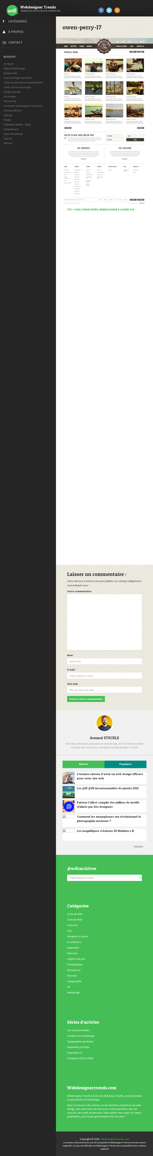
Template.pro (11, 129)
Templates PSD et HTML (80, 1058)
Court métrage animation (18, 77)
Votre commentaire (79, 591)
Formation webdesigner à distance (23, 105)
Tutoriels (72, 975)
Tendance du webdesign (80, 1035)
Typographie (74, 981)
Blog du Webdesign (14, 68)
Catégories (17, 21)
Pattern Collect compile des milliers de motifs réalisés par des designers (108, 804)
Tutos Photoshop (13, 134)
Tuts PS (8, 138)
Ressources (74, 970)
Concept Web (74, 919)
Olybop (8, 115)
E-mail (71, 669)
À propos (16, 32)
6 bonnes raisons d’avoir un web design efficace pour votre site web (110, 776)
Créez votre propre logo (17, 87)
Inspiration (73, 947)
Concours (72, 925)
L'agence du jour (76, 959)
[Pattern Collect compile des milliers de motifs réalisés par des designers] (69, 806)
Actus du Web (74, 914)
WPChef (8, 143)
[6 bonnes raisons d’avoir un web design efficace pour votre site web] (69, 778)
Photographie (74, 964)
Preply (7, 120)
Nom (70, 655)
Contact (15, 42)
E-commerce (74, 942)
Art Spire (9, 63)
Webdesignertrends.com (115, 1139)
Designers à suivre (77, 936)
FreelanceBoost (13, 110)
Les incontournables (78, 1030)
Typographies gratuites (80, 1041)
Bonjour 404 (10, 73)
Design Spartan (12, 91)
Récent (83, 764)
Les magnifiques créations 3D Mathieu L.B (105, 831)
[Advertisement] (104, 390)
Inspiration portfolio (78, 1047)
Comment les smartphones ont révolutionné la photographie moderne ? (109, 819)
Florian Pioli (10, 101)
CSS (69, 931)
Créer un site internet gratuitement (23, 82)
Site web (72, 683)
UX (68, 987)
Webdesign (73, 992)
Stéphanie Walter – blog (17, 124)
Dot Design (10, 96)
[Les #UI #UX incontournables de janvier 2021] (69, 792)
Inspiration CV (74, 1052)
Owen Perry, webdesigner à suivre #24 (108, 209)
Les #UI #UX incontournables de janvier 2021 (108, 788)
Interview (72, 953)
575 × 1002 (73, 209)
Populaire (125, 764)
